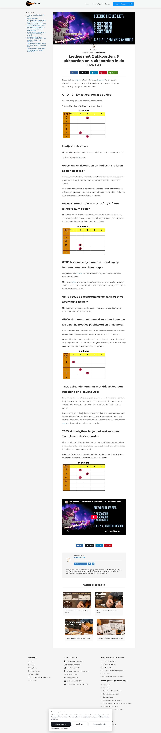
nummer (79, 273)
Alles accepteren (61, 724)
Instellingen (79, 724)
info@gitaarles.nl (72, 678)
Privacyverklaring (55, 728)
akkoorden (100, 80)
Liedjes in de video (32, 18)
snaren (64, 423)
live (79, 157)
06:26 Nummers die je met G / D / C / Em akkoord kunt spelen (36, 24)
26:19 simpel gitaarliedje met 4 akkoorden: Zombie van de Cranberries (36, 50)
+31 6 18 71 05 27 (72, 674)
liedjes (77, 80)
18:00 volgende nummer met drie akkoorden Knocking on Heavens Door (36, 45)
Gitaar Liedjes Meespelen (98, 52)
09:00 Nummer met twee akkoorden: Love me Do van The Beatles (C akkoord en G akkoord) (36, 39)
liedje (74, 282)
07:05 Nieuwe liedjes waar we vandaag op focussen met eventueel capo (35, 29)
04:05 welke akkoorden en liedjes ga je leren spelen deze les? (36, 21)
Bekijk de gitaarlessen (80, 564)
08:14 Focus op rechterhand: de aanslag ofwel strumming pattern (36, 34)
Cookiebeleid (64, 728)
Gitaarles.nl (94, 50)
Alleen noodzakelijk (99, 724)
